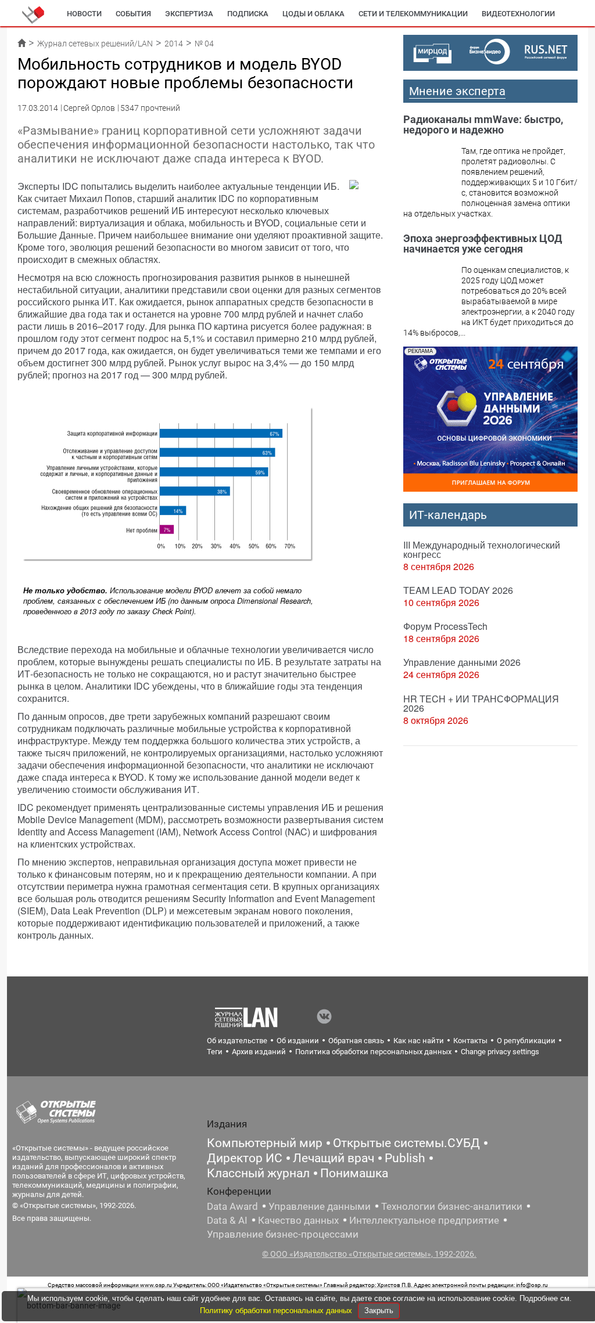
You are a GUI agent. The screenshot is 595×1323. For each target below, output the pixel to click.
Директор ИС (244, 1158)
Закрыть (378, 1310)
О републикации (526, 1040)
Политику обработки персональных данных (277, 1310)
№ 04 (204, 43)
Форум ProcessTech (445, 626)
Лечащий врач (333, 1158)
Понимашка (354, 1173)
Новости (84, 13)
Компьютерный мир (264, 1143)
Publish (405, 1158)
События (133, 13)
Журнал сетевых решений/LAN (95, 43)
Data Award (232, 1206)
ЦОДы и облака (313, 13)
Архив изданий (259, 1051)
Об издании (298, 1040)
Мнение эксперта (457, 91)
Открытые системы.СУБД (406, 1143)
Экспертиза (189, 13)
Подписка (247, 13)
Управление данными (319, 1206)
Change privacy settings (500, 1051)
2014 (173, 43)
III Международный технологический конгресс (481, 549)
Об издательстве (237, 1040)
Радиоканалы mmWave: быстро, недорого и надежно (483, 124)
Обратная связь (356, 1040)
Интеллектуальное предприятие (424, 1220)
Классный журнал (258, 1173)
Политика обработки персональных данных (373, 1051)
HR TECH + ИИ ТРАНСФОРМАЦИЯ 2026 (481, 703)
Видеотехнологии (518, 13)
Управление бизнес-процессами (283, 1234)
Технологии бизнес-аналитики (451, 1206)
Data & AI (227, 1220)
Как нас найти (418, 1040)
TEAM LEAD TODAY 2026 (458, 590)
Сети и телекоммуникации (413, 13)
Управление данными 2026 (462, 662)
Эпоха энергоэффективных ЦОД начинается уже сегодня (482, 243)
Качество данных (298, 1220)
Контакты (470, 1040)
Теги (215, 1051)
